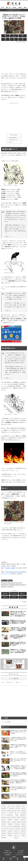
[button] (25, 722)
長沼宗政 (11, 586)
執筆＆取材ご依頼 (7, 852)
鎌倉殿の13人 (5, 586)
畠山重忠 (18, 584)
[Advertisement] (14, 57)
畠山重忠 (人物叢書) (10, 568)
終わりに (11, 141)
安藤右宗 (14, 582)
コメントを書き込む (14, 678)
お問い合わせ (20, 852)
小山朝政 (19, 582)
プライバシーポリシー (20, 854)
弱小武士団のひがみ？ (14, 139)
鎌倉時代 (10, 580)
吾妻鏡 (4, 582)
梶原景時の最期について (14, 137)
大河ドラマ (5, 580)
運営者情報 (7, 854)
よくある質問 (20, 850)
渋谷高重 (13, 584)
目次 (12, 135)
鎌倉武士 (24, 584)
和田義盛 (8, 582)
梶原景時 (4, 584)
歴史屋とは (7, 850)
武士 (9, 584)
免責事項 (14, 856)
